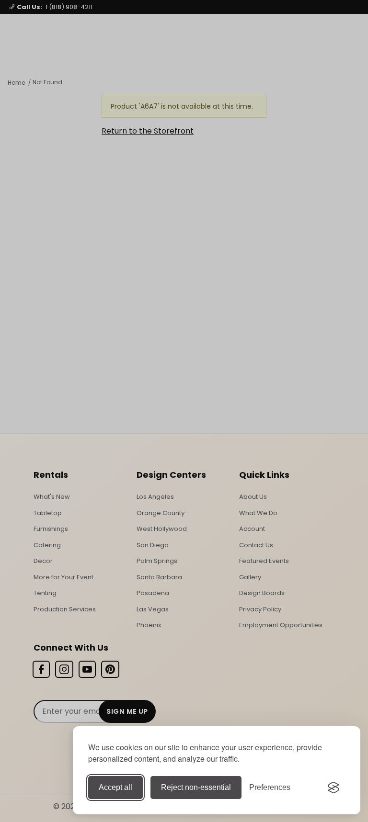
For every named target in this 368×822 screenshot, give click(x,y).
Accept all (115, 787)
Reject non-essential (196, 787)
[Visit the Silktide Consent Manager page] (333, 787)
